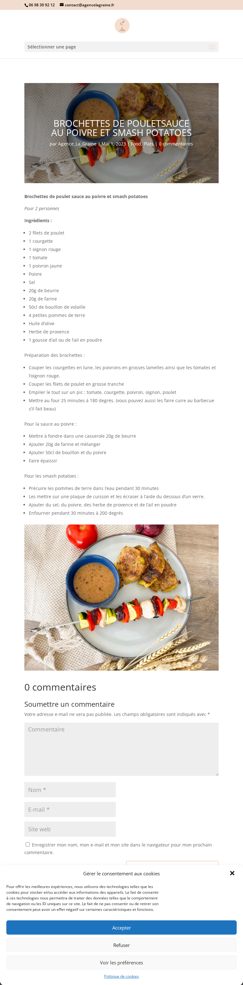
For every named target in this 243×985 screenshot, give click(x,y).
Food (136, 144)
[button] (233, 874)
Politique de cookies (121, 976)
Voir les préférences (121, 962)
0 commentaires (176, 144)
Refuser (121, 945)
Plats (149, 144)
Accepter (121, 927)
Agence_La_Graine (77, 144)
